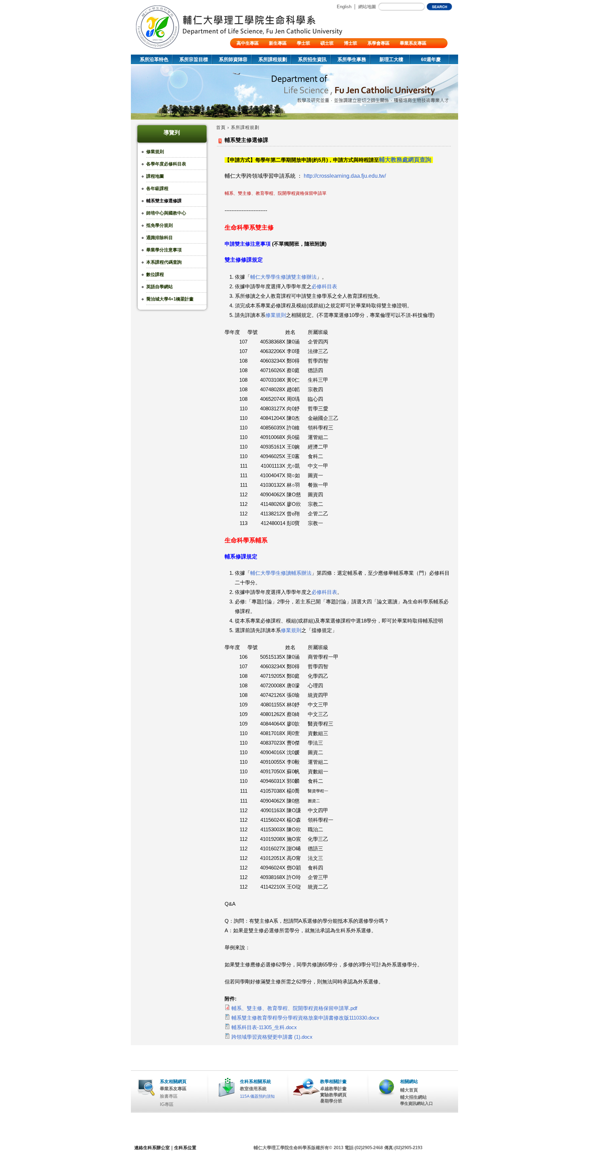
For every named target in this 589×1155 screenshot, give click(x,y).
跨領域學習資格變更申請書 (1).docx (272, 1037)
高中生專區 (248, 43)
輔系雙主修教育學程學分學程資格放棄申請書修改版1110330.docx (305, 1018)
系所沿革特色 (154, 59)
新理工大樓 (391, 59)
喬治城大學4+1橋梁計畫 (170, 299)
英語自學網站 (159, 286)
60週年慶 (431, 59)
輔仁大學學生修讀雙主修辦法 (283, 277)
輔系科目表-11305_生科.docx (264, 1027)
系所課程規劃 (272, 59)
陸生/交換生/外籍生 (256, 53)
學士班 (303, 43)
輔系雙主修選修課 (164, 200)
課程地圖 (155, 176)
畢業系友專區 (413, 43)
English (344, 6)
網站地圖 (367, 6)
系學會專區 (378, 43)
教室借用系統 (253, 1088)
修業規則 (155, 151)
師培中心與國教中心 (166, 213)
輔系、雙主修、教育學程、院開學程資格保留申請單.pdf (294, 1008)
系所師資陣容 (233, 59)
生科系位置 (185, 1147)
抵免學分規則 (159, 225)
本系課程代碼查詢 (164, 262)
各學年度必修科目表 (166, 163)
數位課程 (155, 274)
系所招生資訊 (312, 59)
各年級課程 (157, 188)
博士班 (350, 43)
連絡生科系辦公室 (152, 1147)
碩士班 (327, 43)
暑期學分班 (331, 1100)
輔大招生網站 (413, 1097)
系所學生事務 (351, 59)
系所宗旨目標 (193, 59)
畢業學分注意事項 (164, 249)
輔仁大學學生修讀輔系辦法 (281, 573)
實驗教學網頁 (333, 1094)
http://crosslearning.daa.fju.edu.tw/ (345, 176)
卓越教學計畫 (333, 1088)
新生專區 (278, 43)
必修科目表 (324, 286)
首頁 (221, 127)
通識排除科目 (159, 237)
